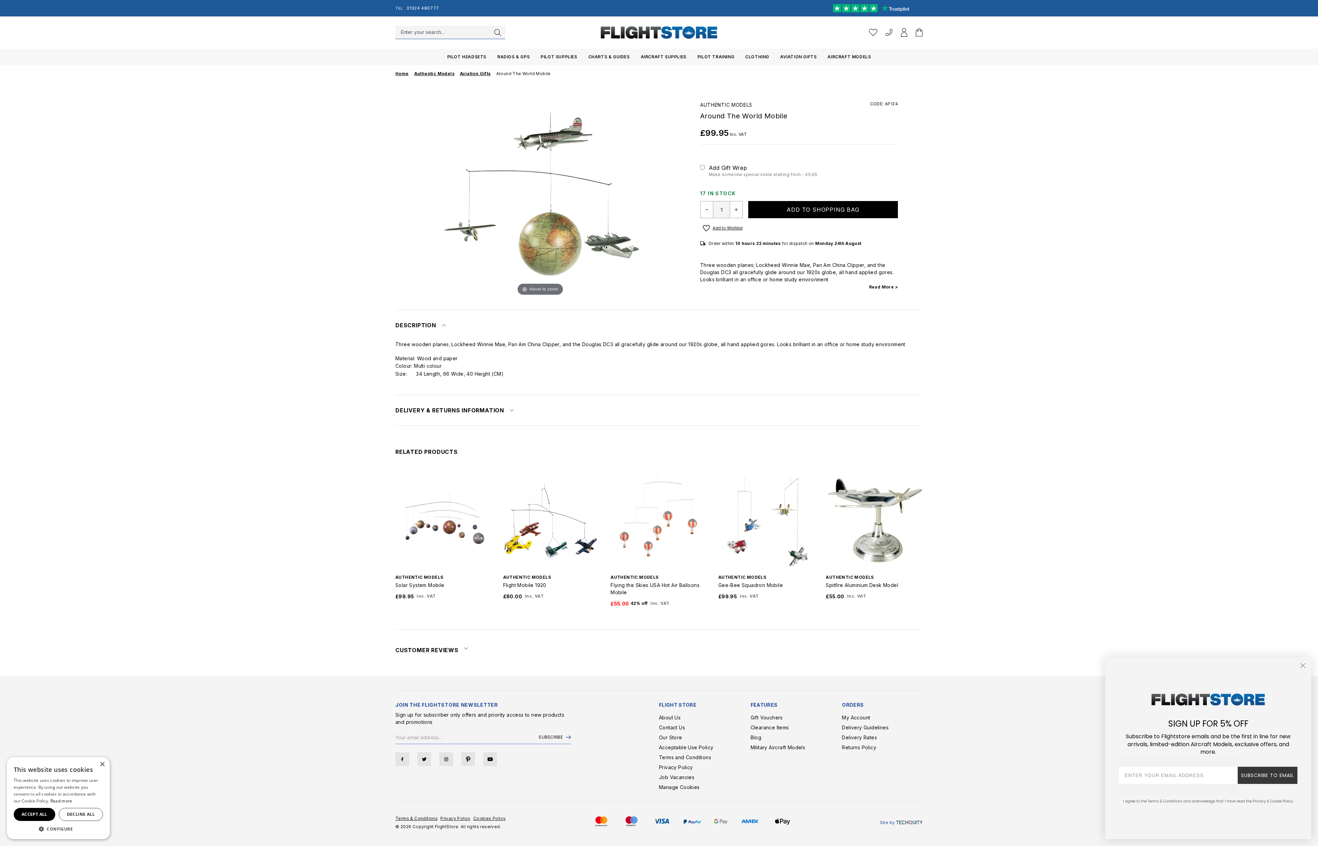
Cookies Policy (489, 818)
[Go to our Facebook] (402, 759)
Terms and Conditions (685, 757)
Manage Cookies (679, 787)
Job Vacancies (676, 777)
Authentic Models (726, 105)
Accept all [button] (34, 814)
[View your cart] (919, 32)
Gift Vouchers (767, 717)
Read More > (883, 287)
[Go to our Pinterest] (468, 759)
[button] (58, 828)
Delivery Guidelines (865, 727)
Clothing (757, 56)
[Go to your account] (904, 32)
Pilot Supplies (559, 56)
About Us (670, 717)
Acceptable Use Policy (686, 747)
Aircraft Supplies (663, 56)
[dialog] (58, 798)
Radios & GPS (513, 56)
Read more (61, 801)
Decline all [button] (81, 814)
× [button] (102, 764)
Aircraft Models (849, 56)
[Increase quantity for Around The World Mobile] (736, 209)
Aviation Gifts (798, 56)
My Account (856, 717)
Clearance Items (770, 727)
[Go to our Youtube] (490, 759)
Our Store (670, 737)
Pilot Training (715, 56)
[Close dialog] (1302, 665)
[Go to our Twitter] (424, 759)
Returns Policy (859, 747)
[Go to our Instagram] (446, 759)
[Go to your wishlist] (873, 32)
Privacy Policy (676, 767)
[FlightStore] (659, 32)
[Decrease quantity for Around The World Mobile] (706, 209)
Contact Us (672, 727)
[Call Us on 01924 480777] (889, 32)
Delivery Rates (859, 737)
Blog (756, 737)
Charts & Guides (609, 56)
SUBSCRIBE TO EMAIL (1267, 775)
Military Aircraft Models (778, 747)
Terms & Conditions (416, 818)
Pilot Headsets (466, 56)
